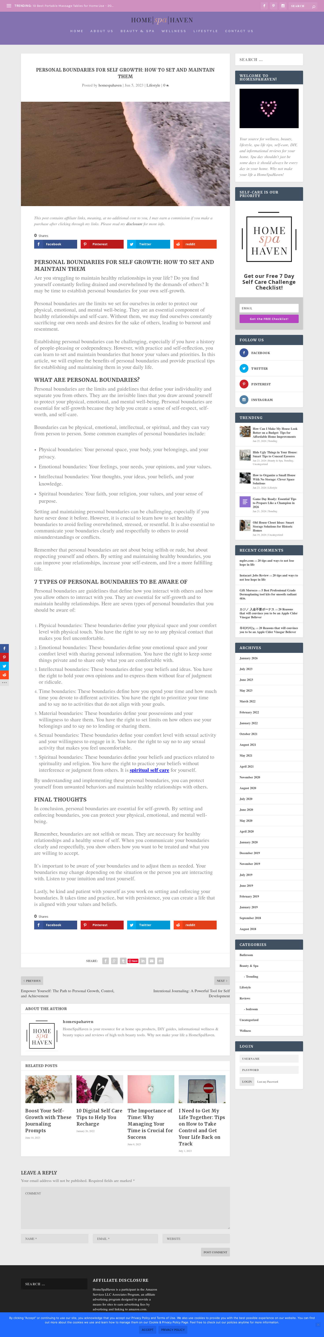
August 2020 (248, 788)
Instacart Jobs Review (254, 575)
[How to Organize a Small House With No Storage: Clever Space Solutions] (245, 478)
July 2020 (246, 798)
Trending (272, 441)
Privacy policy (173, 1329)
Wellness (174, 31)
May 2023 (246, 690)
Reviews (245, 998)
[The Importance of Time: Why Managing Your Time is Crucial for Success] (151, 1089)
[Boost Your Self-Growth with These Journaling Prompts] (48, 1089)
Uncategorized (260, 464)
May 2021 (246, 755)
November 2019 (250, 863)
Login (247, 1081)
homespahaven (110, 85)
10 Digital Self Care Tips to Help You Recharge (99, 1117)
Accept (148, 1329)
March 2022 (247, 701)
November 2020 (250, 777)
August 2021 (248, 744)
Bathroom (246, 955)
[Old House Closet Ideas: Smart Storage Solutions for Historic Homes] (245, 525)
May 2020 (246, 820)
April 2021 (247, 766)
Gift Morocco (248, 590)
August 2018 (248, 929)
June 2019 (246, 885)
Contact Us (239, 31)
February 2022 (249, 712)
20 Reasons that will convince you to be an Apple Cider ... (76, 6)
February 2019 (249, 896)
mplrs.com (247, 560)
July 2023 (246, 669)
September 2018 (250, 918)
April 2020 (247, 831)
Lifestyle (205, 31)
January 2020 (249, 842)
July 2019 (246, 874)
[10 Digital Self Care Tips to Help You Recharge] (99, 1089)
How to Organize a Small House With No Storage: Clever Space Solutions (274, 479)
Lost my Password (267, 1082)
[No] (318, 1324)
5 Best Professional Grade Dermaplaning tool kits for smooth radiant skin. (268, 594)
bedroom (252, 1009)
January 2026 (249, 658)
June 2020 (246, 809)
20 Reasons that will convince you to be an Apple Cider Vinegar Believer (269, 613)
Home (77, 31)
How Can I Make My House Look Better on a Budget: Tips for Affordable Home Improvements (275, 432)
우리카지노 (247, 628)
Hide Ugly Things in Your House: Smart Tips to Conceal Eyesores (275, 454)
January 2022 (249, 723)
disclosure (134, 223)
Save (135, 960)
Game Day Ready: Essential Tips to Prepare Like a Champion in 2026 (274, 503)
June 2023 (246, 679)
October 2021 (248, 733)
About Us (102, 31)
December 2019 (250, 853)
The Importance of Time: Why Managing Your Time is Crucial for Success (150, 1124)
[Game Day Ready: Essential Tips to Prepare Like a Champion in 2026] (245, 501)
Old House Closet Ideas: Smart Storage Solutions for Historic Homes (273, 526)
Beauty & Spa (137, 31)
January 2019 (249, 907)
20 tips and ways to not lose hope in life (267, 562)
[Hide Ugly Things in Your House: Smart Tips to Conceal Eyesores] (245, 455)
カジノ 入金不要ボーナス (257, 609)
